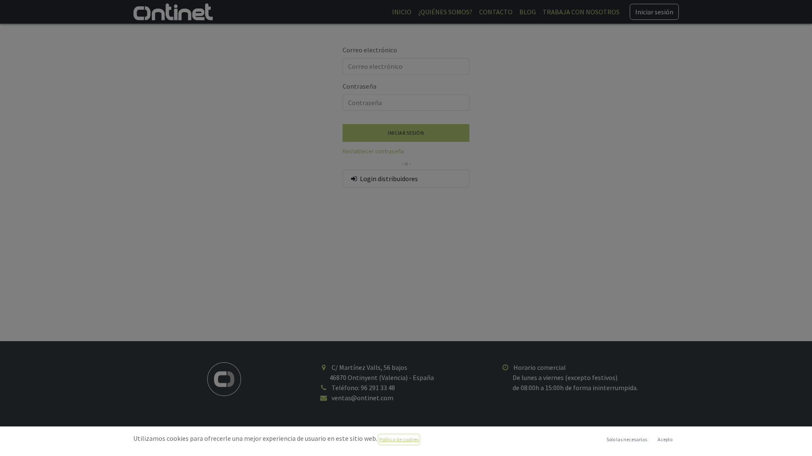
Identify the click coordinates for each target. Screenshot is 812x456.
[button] (665, 439)
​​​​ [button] (626, 439)
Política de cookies (399, 439)
